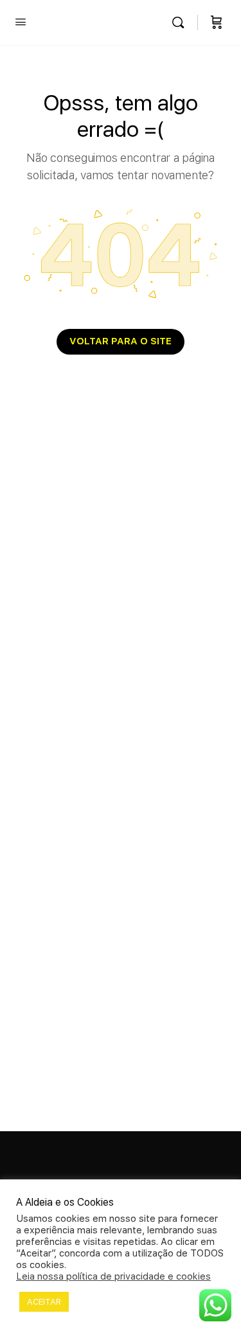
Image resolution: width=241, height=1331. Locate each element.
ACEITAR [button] (44, 1302)
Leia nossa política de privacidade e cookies (113, 1276)
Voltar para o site (120, 341)
